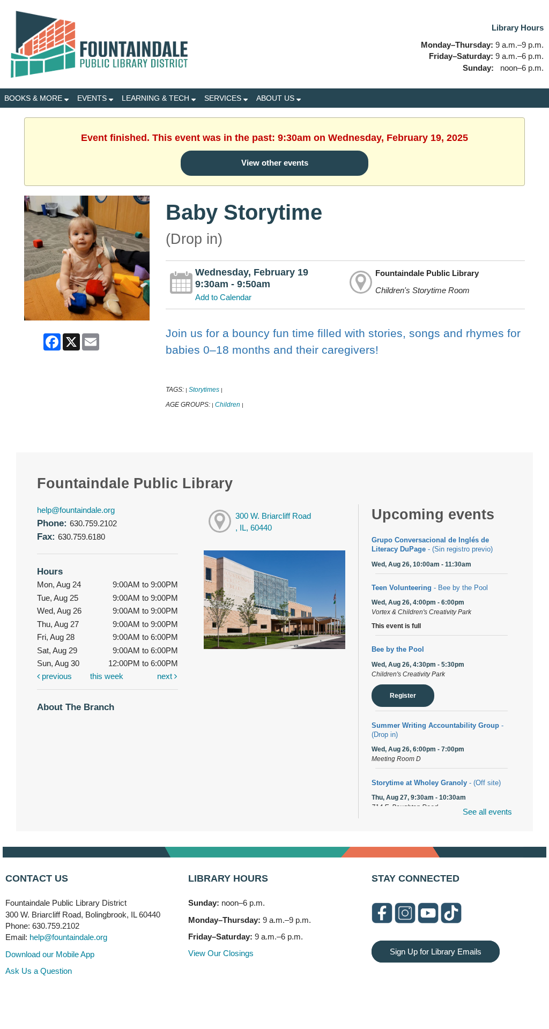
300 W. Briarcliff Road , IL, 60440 (273, 522)
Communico (340, 998)
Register (403, 695)
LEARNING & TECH (156, 98)
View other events (274, 162)
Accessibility (296, 998)
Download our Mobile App (49, 954)
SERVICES (223, 98)
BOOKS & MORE (34, 98)
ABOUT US (276, 98)
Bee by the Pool (398, 649)
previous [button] (56, 676)
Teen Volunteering (430, 588)
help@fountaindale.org (76, 509)
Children (227, 404)
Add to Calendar (223, 297)
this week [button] (106, 676)
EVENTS (93, 98)
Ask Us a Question (38, 970)
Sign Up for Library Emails (435, 951)
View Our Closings (221, 953)
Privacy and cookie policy (231, 998)
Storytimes (204, 389)
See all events (487, 811)
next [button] (165, 676)
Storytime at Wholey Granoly (436, 783)
